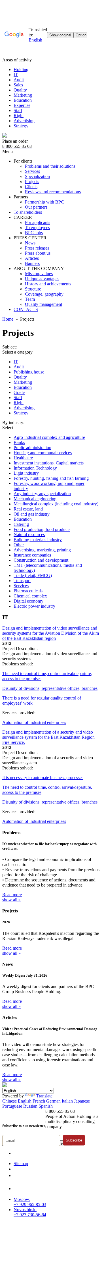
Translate (44, 1095)
